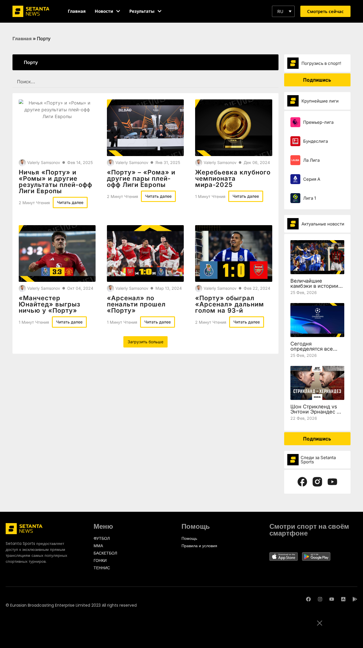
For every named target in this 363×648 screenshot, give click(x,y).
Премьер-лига (318, 122)
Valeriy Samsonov (43, 162)
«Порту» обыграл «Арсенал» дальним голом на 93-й (229, 304)
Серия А (311, 179)
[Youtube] (331, 599)
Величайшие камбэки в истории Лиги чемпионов (314, 286)
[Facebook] (308, 599)
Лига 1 (309, 198)
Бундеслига (315, 141)
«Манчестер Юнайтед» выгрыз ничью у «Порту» (49, 304)
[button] (283, 11)
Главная (22, 38)
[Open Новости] (118, 11)
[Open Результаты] (159, 11)
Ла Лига (311, 160)
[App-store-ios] (343, 599)
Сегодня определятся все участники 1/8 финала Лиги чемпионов (317, 351)
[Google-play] (355, 599)
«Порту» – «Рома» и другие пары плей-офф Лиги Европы (141, 178)
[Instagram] (320, 599)
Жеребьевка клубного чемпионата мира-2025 (233, 178)
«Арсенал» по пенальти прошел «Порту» (136, 304)
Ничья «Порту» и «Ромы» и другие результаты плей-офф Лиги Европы (55, 182)
